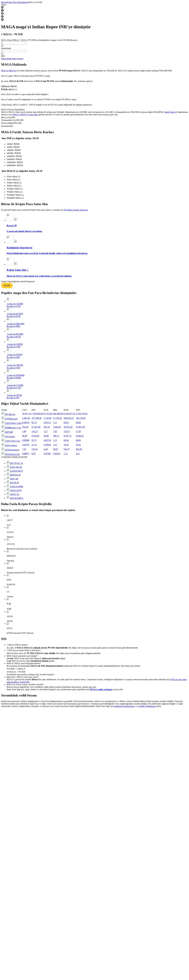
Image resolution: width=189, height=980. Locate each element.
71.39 (78, 431)
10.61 (78, 445)
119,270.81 (81, 418)
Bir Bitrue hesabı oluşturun (76, 210)
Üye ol (11, 792)
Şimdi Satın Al (170, 112)
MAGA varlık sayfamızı (101, 689)
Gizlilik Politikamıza (147, 706)
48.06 (78, 422)
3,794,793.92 (81, 413)
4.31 (78, 453)
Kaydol (7, 285)
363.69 (79, 449)
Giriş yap (5, 792)
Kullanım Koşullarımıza (124, 706)
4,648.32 (80, 436)
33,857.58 (80, 427)
